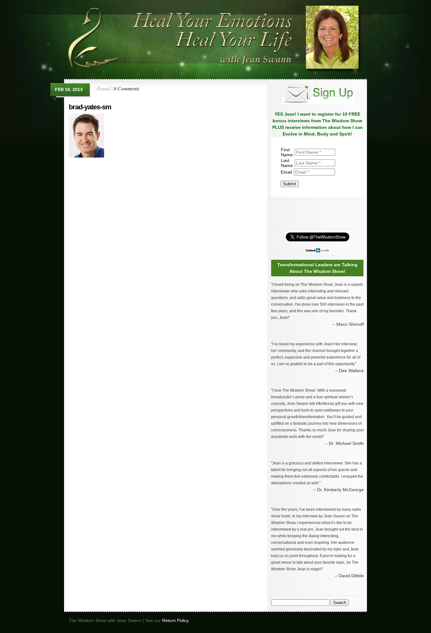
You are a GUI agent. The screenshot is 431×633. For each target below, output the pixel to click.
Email (286, 172)
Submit (289, 183)
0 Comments (126, 88)
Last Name (287, 163)
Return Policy (175, 620)
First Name (287, 152)
